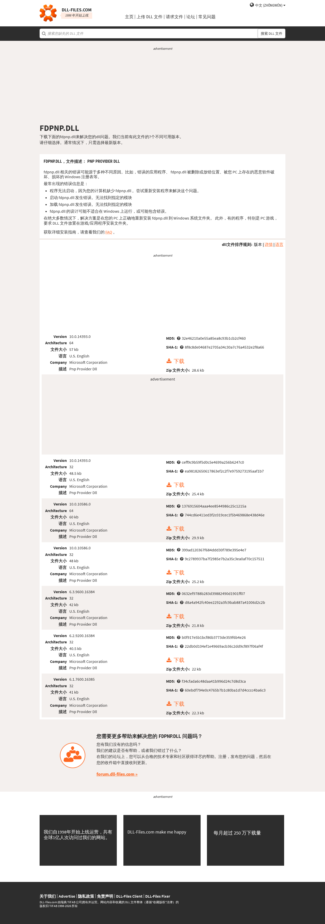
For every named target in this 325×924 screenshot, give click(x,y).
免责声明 (105, 896)
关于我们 (48, 896)
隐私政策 (86, 896)
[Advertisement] (162, 86)
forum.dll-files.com (115, 774)
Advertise (67, 896)
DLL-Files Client (129, 896)
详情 (269, 244)
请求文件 (174, 17)
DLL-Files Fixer (157, 896)
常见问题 (207, 17)
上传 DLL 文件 (149, 17)
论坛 (190, 17)
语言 (279, 244)
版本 (258, 244)
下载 (179, 361)
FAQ (108, 231)
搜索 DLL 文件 (271, 33)
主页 (129, 17)
